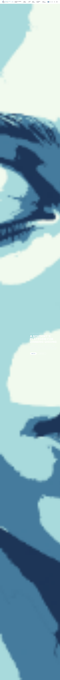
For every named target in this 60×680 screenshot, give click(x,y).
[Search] (55, 2)
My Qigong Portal (38, 2)
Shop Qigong (33, 2)
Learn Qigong (41, 353)
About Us (30, 2)
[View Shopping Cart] (57, 2)
